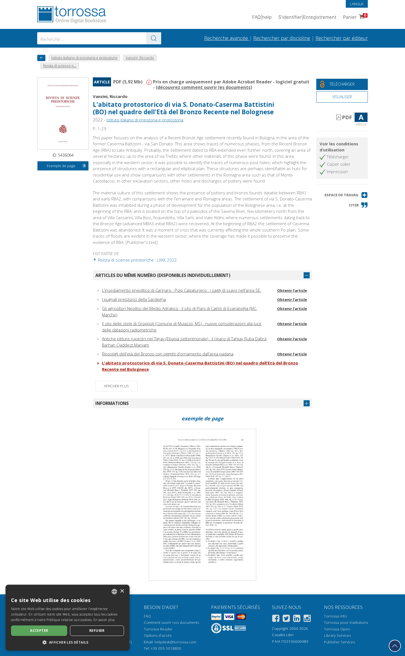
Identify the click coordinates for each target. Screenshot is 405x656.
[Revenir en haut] (395, 646)
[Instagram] (307, 619)
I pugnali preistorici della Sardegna (134, 299)
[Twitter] (286, 619)
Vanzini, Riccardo (110, 96)
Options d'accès (157, 635)
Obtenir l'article (292, 290)
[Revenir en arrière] (41, 58)
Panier (354, 16)
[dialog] (67, 617)
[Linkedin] (296, 619)
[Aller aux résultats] (153, 38)
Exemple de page (61, 165)
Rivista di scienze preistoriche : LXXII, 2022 (137, 260)
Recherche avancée (226, 38)
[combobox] (99, 38)
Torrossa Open (337, 629)
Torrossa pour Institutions (346, 622)
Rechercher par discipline (281, 38)
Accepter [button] (39, 630)
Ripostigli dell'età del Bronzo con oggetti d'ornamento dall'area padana (167, 353)
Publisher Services (339, 641)
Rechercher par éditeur (341, 38)
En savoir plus (104, 619)
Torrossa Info (335, 616)
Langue (357, 3)
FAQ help (262, 17)
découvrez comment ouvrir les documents (203, 87)
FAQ (147, 616)
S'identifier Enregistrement (307, 17)
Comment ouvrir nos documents (171, 622)
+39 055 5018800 (166, 648)
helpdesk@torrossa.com (175, 641)
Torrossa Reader (158, 629)
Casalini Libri (282, 634)
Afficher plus (116, 385)
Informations (112, 403)
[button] (346, 195)
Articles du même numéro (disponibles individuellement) (162, 275)
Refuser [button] (97, 630)
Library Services (337, 635)
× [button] (122, 591)
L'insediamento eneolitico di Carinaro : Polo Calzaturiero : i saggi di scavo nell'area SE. (181, 290)
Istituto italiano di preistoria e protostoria (144, 120)
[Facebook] (275, 619)
